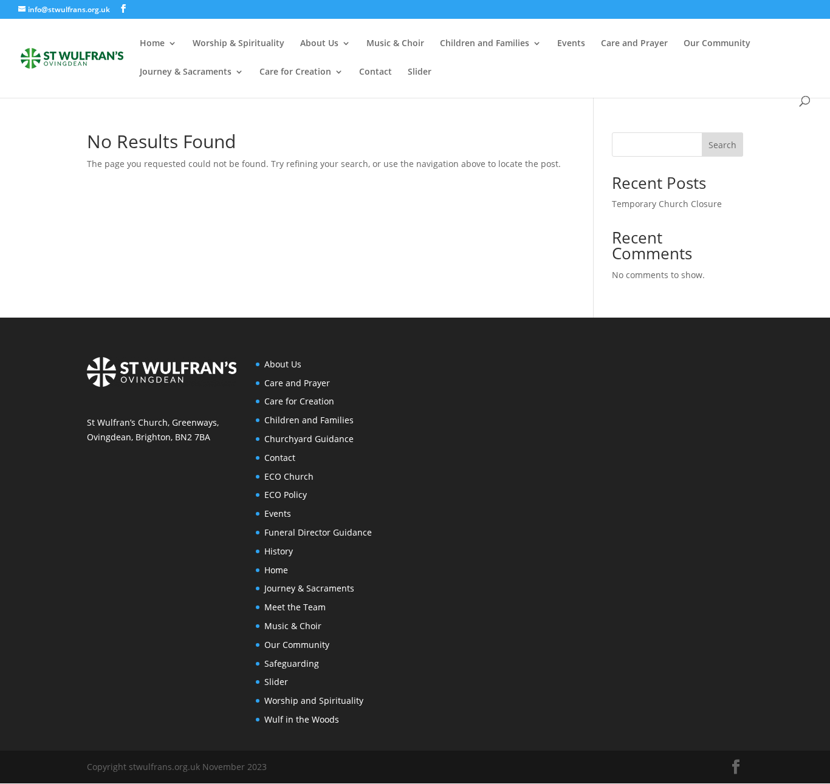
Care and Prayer (634, 44)
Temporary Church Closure (667, 204)
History (278, 551)
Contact (375, 72)
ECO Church (289, 476)
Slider (419, 72)
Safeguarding (291, 663)
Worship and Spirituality (313, 700)
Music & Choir (395, 44)
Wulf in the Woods (301, 719)
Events (571, 44)
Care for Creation (295, 72)
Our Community (717, 44)
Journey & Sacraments (186, 72)
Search (722, 145)
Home (152, 44)
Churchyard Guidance (309, 439)
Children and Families (484, 44)
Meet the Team (295, 607)
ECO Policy (285, 494)
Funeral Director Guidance (318, 532)
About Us (319, 44)
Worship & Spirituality (238, 44)
